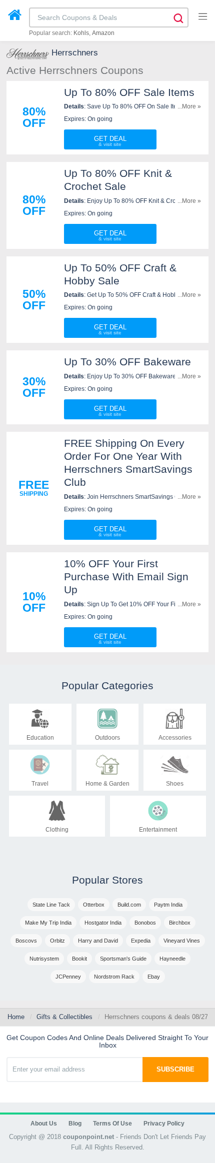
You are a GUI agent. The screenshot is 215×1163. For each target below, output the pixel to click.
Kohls (81, 32)
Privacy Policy (164, 1123)
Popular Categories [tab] (108, 685)
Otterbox (93, 905)
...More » (189, 106)
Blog (75, 1123)
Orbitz (57, 941)
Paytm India (168, 905)
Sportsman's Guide (123, 959)
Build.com (129, 905)
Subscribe (175, 1069)
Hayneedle (173, 959)
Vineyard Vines (182, 941)
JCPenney (68, 977)
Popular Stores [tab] (107, 880)
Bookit (79, 959)
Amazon (103, 32)
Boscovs (26, 941)
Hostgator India (103, 923)
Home (16, 1017)
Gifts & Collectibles (64, 1017)
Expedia (140, 941)
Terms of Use (112, 1123)
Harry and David (98, 941)
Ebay (154, 977)
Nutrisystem (44, 959)
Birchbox (179, 923)
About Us (43, 1123)
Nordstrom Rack (114, 977)
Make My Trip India (48, 923)
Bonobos (145, 923)
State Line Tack (51, 905)
